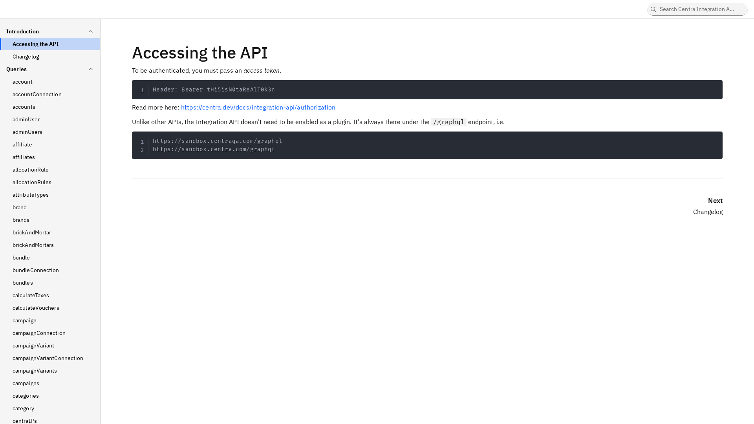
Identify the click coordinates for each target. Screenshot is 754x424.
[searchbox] (697, 9)
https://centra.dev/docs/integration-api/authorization (258, 107)
